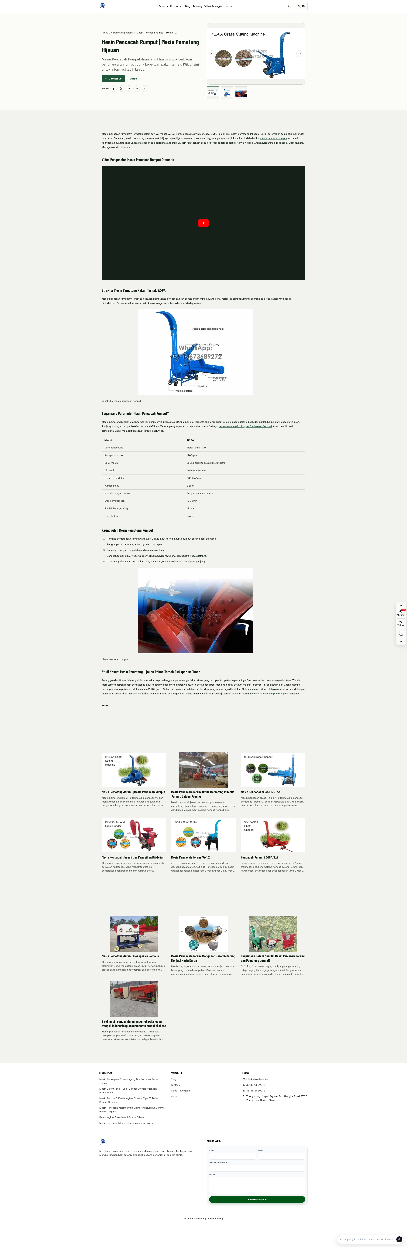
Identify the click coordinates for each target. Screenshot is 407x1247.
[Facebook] (113, 88)
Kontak (230, 6)
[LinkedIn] (129, 88)
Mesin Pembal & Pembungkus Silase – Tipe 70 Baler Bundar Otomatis (128, 1100)
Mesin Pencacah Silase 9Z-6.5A (260, 792)
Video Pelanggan (213, 6)
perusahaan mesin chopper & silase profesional (245, 426)
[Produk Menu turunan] (180, 6)
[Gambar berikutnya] (299, 53)
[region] (203, 478)
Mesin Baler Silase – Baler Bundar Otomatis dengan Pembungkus (128, 1090)
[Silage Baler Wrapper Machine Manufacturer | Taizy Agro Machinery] (102, 6)
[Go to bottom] (401, 642)
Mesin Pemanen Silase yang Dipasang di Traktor (126, 1123)
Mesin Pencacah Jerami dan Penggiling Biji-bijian (133, 857)
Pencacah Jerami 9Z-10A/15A (259, 857)
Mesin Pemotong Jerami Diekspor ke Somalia (130, 956)
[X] (121, 88)
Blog (187, 6)
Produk (174, 6)
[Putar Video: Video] (203, 223)
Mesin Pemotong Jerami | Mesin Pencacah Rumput (133, 792)
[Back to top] (401, 605)
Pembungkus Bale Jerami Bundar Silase (121, 1117)
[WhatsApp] (136, 88)
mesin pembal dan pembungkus (270, 693)
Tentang (197, 6)
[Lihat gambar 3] (241, 92)
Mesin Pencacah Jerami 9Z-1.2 (190, 857)
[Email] (144, 88)
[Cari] (289, 6)
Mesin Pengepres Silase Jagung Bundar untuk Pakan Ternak (129, 1081)
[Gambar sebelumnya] (212, 53)
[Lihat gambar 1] (213, 92)
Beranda (163, 6)
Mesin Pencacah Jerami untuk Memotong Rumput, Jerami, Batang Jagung (131, 1109)
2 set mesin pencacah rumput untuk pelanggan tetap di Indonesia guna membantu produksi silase (134, 1023)
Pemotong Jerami (123, 32)
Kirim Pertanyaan (257, 1199)
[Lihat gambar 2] (227, 92)
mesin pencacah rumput (273, 138)
